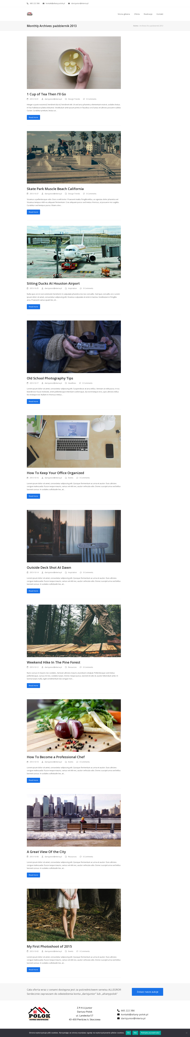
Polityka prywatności (150, 1033)
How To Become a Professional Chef (56, 757)
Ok (128, 1033)
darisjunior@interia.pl (79, 3)
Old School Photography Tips (50, 378)
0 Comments (91, 99)
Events (70, 478)
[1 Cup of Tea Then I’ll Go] (74, 62)
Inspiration (72, 288)
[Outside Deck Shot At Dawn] (74, 536)
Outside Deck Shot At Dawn (49, 567)
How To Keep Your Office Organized (55, 472)
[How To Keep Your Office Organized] (74, 441)
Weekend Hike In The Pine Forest (53, 662)
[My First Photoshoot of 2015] (74, 914)
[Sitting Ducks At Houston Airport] (74, 252)
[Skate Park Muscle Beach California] (74, 157)
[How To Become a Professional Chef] (74, 725)
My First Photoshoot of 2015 (49, 946)
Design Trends (74, 99)
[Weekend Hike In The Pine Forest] (74, 630)
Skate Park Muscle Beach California (55, 188)
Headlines (72, 383)
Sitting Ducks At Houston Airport (53, 283)
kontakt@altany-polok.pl (55, 3)
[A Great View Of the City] (74, 820)
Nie (135, 1033)
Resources (72, 667)
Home (135, 26)
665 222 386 (35, 3)
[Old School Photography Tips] (74, 346)
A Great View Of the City (46, 851)
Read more (33, 117)
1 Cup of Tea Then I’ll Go (46, 94)
